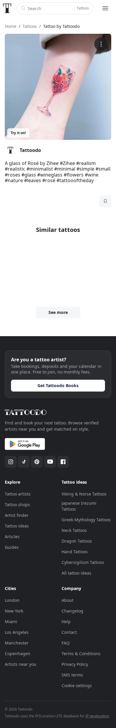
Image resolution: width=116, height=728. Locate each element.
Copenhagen (17, 653)
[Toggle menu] (105, 8)
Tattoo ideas (17, 526)
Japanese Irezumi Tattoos (79, 506)
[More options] (101, 44)
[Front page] (7, 8)
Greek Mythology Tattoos (86, 519)
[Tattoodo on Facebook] (63, 462)
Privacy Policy (75, 664)
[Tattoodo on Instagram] (11, 462)
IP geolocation (97, 716)
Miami (11, 621)
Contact (69, 632)
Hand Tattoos (75, 551)
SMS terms (72, 675)
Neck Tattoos (74, 530)
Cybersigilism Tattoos (83, 562)
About (67, 600)
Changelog (72, 611)
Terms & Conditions (81, 653)
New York (14, 611)
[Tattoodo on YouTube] (50, 462)
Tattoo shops (17, 504)
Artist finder (17, 515)
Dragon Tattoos (77, 541)
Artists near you (20, 664)
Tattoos (83, 8)
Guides (12, 547)
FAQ (66, 643)
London (12, 600)
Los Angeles (17, 632)
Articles (12, 536)
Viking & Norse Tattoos (84, 494)
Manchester (17, 643)
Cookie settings (77, 685)
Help (66, 621)
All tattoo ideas (76, 573)
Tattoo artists (18, 494)
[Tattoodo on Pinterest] (37, 462)
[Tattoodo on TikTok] (24, 462)
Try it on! (18, 132)
